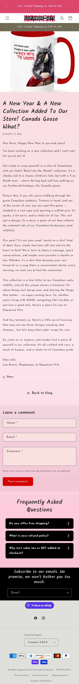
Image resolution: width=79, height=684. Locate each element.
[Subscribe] (67, 592)
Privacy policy (22, 675)
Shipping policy (60, 675)
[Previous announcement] (7, 6)
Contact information (41, 681)
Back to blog (42, 393)
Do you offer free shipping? (29, 523)
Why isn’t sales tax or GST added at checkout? (34, 551)
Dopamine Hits (24, 670)
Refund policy (64, 670)
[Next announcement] (72, 6)
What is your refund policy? (29, 535)
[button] (7, 18)
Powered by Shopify (43, 670)
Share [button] (10, 376)
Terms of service (40, 675)
